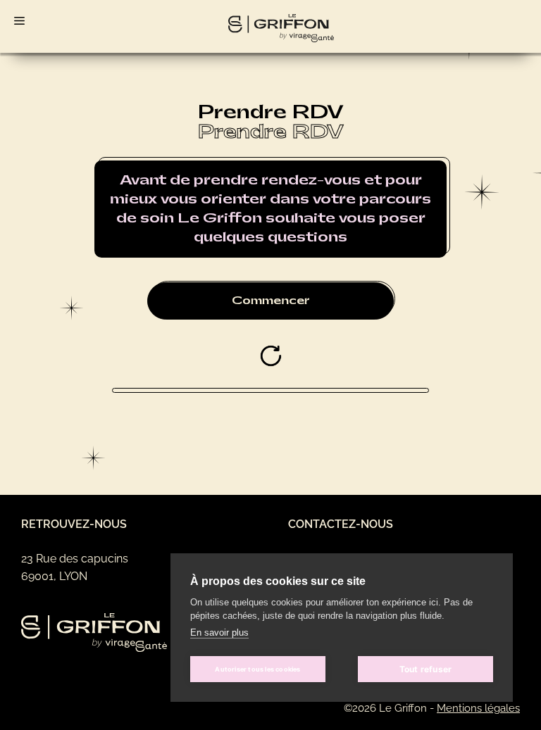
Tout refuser (425, 669)
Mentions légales (478, 708)
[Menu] (14, 18)
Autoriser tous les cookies (257, 669)
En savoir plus (219, 632)
